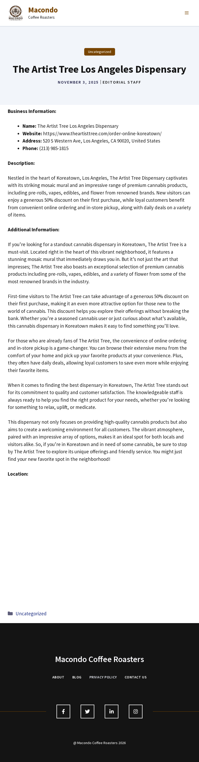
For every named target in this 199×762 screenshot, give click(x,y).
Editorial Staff (122, 82)
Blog (77, 677)
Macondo (43, 10)
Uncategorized (99, 51)
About (58, 677)
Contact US (136, 677)
